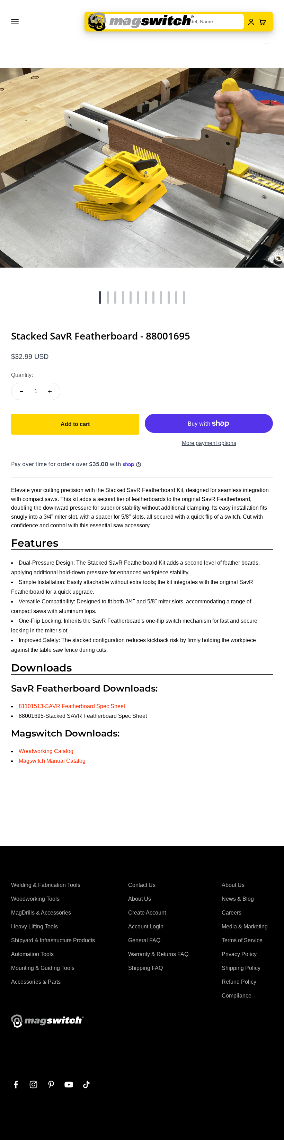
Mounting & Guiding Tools (42, 968)
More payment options (209, 443)
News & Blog (238, 899)
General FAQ (144, 940)
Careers (231, 913)
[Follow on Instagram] (33, 1084)
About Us (139, 899)
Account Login (145, 926)
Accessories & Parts (36, 982)
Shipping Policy (241, 968)
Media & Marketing (245, 926)
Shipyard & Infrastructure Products (53, 940)
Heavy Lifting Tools (34, 926)
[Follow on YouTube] (68, 1084)
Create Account (147, 913)
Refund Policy (239, 982)
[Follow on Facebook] (15, 1084)
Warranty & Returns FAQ (158, 954)
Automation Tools (32, 954)
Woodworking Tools (35, 899)
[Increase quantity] (50, 391)
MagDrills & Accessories (41, 913)
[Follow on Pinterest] (51, 1084)
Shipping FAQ (145, 968)
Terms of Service (242, 940)
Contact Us (142, 885)
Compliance (236, 996)
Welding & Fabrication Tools (45, 885)
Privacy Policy (239, 954)
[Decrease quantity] (21, 391)
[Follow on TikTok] (86, 1084)
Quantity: (22, 375)
